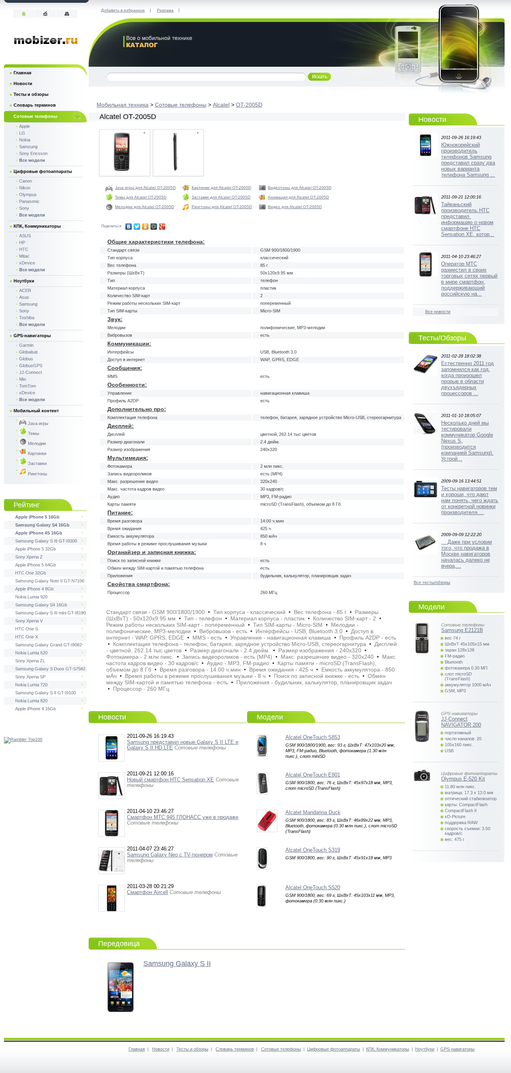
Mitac (24, 256)
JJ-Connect (30, 372)
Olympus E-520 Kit (463, 779)
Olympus (28, 194)
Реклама (165, 10)
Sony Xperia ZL (30, 660)
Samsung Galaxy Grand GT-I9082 (48, 644)
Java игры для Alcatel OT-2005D (145, 187)
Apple (24, 126)
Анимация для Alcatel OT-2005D (298, 197)
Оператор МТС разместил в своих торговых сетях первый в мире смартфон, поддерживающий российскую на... (469, 279)
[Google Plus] (162, 226)
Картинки (36, 453)
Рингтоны (37, 473)
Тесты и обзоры (31, 94)
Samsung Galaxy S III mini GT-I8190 (50, 612)
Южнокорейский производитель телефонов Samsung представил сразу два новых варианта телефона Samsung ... (468, 160)
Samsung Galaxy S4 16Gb (42, 525)
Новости (23, 83)
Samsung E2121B (462, 630)
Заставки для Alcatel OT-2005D (221, 197)
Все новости (437, 311)
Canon (25, 181)
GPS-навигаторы (32, 335)
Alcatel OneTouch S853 (312, 737)
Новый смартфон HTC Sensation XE (170, 780)
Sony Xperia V (29, 620)
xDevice (27, 262)
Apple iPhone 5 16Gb (37, 517)
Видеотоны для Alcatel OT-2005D (299, 187)
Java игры (37, 423)
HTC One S (26, 628)
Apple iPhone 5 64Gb (35, 564)
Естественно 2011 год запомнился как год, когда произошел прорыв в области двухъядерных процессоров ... (467, 378)
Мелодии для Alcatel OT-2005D (144, 207)
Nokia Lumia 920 (31, 596)
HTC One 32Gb (30, 572)
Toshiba (26, 317)
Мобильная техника (123, 104)
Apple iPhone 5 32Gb (35, 548)
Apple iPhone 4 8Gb (34, 588)
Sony (24, 208)
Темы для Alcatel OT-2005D (140, 197)
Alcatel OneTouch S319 (312, 850)
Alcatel (221, 104)
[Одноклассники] (145, 226)
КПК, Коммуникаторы (37, 226)
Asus (24, 297)
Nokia (24, 139)
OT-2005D (249, 104)
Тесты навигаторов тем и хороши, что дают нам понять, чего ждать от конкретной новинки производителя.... (469, 500)
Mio (22, 379)
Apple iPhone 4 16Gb (35, 708)
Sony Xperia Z (29, 556)
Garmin (26, 345)
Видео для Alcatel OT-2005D (295, 207)
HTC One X (26, 636)
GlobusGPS (30, 365)
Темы (33, 433)
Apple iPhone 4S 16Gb (38, 533)
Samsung (28, 146)
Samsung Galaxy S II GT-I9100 (45, 692)
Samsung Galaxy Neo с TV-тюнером (170, 855)
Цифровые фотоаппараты (43, 171)
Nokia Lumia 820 (31, 700)
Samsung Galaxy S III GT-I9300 (46, 540)
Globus (26, 358)
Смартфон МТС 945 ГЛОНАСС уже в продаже (182, 817)
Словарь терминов (35, 105)
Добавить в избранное (123, 10)
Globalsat (28, 352)
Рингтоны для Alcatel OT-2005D (222, 207)
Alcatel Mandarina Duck (313, 812)
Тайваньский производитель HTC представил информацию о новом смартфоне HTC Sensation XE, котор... (467, 219)
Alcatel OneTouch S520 (312, 887)
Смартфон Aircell (147, 892)
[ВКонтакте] (129, 226)
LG (22, 133)
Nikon (24, 187)
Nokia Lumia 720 (31, 684)
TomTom (27, 385)
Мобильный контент (36, 410)
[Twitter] (137, 226)
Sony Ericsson (33, 153)
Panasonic (29, 201)
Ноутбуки (24, 280)
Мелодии (36, 443)
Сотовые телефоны (180, 104)
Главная (22, 72)
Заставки (37, 463)
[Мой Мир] (154, 226)
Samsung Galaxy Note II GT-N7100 (49, 580)
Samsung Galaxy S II (177, 964)
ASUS (25, 235)
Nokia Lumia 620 (31, 652)
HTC (23, 249)
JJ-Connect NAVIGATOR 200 (461, 722)
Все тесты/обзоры (432, 582)
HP (22, 242)
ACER (25, 290)
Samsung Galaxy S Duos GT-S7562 (50, 668)
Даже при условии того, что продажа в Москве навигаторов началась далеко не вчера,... (466, 554)
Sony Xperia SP (30, 676)
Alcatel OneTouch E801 (312, 775)
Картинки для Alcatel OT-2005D (221, 187)
